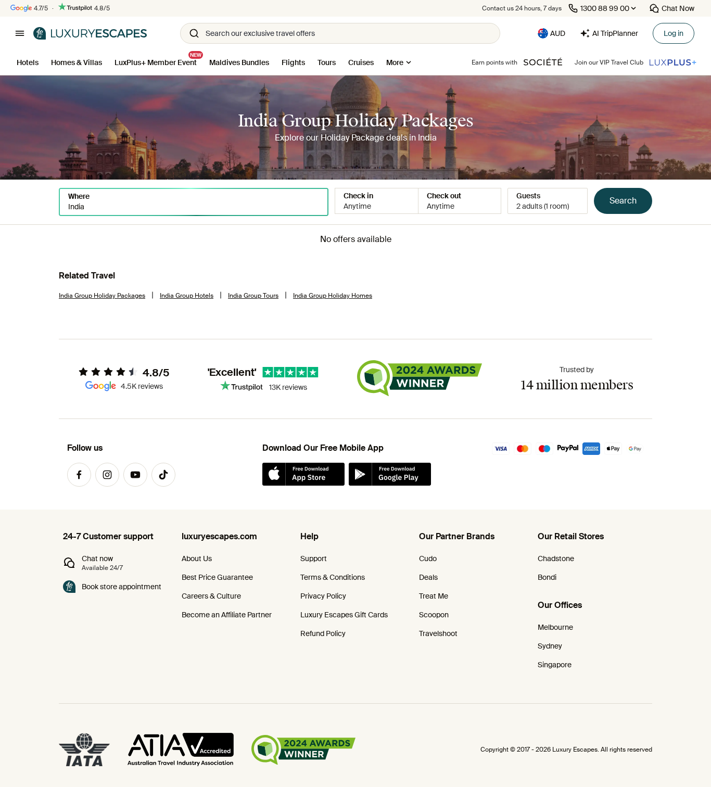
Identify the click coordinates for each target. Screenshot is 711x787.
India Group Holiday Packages (102, 295)
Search (623, 200)
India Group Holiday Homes (332, 295)
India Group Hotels (186, 295)
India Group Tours (253, 295)
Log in (673, 33)
